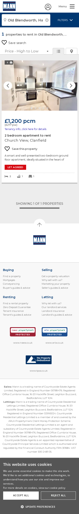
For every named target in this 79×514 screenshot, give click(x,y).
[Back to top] (39, 240)
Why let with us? (52, 303)
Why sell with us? (52, 280)
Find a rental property (15, 303)
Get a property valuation (56, 276)
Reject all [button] (58, 495)
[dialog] (39, 486)
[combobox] (26, 20)
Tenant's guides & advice (17, 314)
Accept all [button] (21, 495)
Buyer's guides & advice (16, 287)
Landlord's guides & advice (57, 314)
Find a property (12, 276)
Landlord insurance (53, 310)
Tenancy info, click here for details (25, 129)
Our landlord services (54, 307)
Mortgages (9, 280)
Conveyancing (11, 283)
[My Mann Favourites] (48, 9)
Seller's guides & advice (55, 287)
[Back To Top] (40, 225)
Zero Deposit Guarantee (17, 307)
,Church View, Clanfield (39, 121)
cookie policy (57, 488)
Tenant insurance (13, 310)
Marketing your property (56, 283)
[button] (39, 506)
